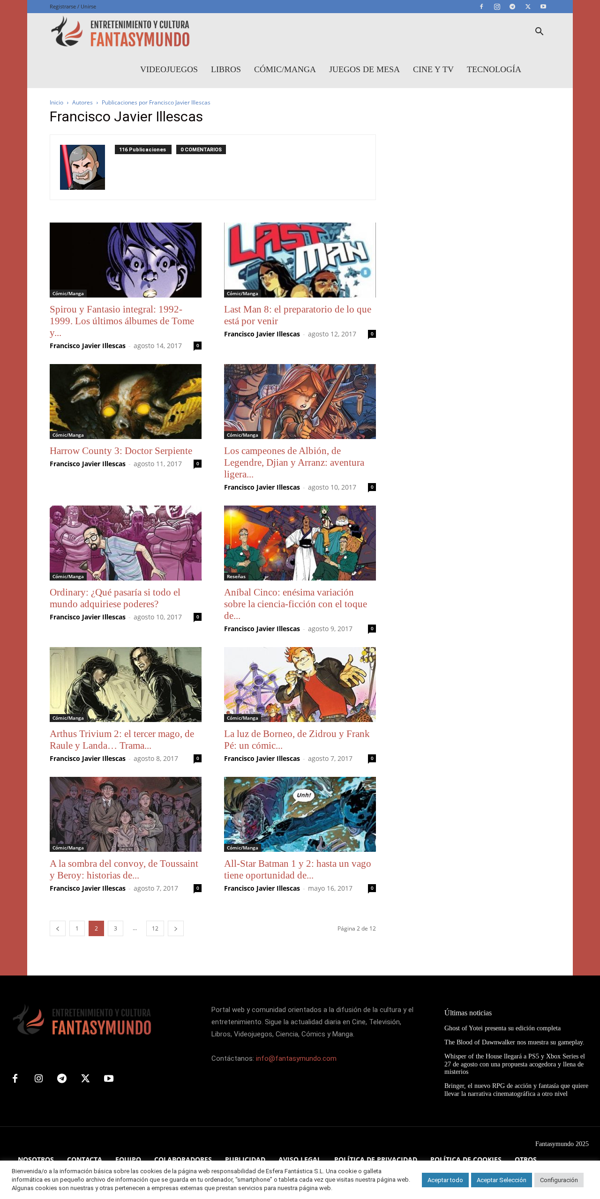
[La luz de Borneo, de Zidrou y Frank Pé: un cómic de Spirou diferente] (300, 684)
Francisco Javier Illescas (88, 345)
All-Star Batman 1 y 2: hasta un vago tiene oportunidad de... (297, 869)
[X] (528, 6)
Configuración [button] (559, 1180)
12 (155, 928)
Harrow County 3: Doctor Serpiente (121, 450)
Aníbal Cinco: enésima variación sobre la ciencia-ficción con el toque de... (295, 604)
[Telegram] (512, 6)
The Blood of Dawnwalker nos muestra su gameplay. (514, 1042)
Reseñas (236, 576)
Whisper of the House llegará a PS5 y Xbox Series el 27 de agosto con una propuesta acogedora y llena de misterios (514, 1064)
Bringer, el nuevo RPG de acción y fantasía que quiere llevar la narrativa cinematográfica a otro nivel (516, 1089)
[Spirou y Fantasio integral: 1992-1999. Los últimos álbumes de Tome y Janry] (126, 260)
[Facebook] (481, 6)
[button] (539, 32)
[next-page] (176, 928)
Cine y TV (433, 69)
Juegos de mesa (364, 69)
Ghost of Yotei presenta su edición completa (502, 1028)
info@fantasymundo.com (296, 1058)
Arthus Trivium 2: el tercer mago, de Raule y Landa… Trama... (122, 739)
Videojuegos (169, 69)
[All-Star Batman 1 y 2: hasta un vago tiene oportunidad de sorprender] (300, 814)
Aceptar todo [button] (445, 1180)
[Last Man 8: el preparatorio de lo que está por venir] (300, 260)
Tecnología (494, 69)
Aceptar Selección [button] (501, 1180)
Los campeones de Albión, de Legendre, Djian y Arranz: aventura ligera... (294, 462)
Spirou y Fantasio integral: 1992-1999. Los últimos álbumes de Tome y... (122, 321)
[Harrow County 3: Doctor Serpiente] (126, 401)
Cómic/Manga (285, 69)
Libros (226, 69)
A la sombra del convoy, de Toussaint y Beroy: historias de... (124, 869)
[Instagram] (497, 6)
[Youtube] (543, 6)
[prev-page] (58, 928)
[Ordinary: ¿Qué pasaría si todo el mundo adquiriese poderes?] (126, 543)
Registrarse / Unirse (73, 6)
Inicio (56, 102)
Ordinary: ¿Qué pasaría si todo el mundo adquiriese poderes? (115, 598)
